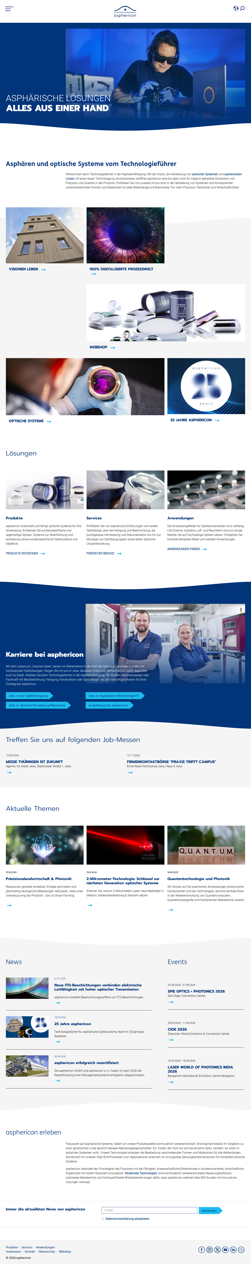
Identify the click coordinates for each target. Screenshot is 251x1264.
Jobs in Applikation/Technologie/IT (114, 696)
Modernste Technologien (141, 1173)
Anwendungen (45, 1247)
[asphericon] (125, 16)
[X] (218, 1252)
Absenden (209, 1211)
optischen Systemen (205, 174)
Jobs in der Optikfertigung (28, 696)
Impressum (13, 1251)
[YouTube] (226, 1252)
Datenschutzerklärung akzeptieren (127, 1218)
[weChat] (241, 1252)
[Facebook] (202, 1252)
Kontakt (30, 1251)
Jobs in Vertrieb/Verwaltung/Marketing (37, 705)
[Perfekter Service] (125, 508)
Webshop (65, 1251)
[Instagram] (210, 1252)
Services (26, 1247)
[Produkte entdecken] (45, 508)
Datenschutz (47, 1251)
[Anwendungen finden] (206, 508)
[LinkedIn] (234, 1252)
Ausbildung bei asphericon (108, 705)
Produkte (12, 1247)
